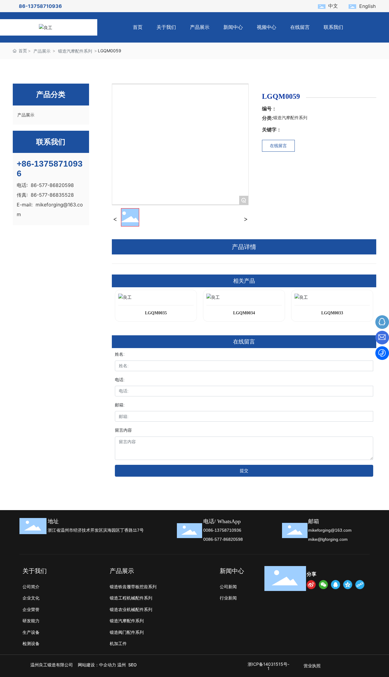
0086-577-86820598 (223, 539)
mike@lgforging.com (328, 539)
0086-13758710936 (222, 530)
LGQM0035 (156, 313)
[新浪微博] (311, 584)
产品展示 (41, 51)
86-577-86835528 (52, 195)
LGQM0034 (244, 313)
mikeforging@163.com (330, 530)
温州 (121, 664)
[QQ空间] (347, 584)
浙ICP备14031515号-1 (268, 666)
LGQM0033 (332, 313)
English (367, 6)
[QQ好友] (335, 584)
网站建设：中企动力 (97, 664)
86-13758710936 (40, 6)
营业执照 (312, 665)
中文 (333, 6)
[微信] (323, 584)
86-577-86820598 (52, 185)
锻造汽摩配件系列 (75, 51)
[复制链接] (359, 584)
